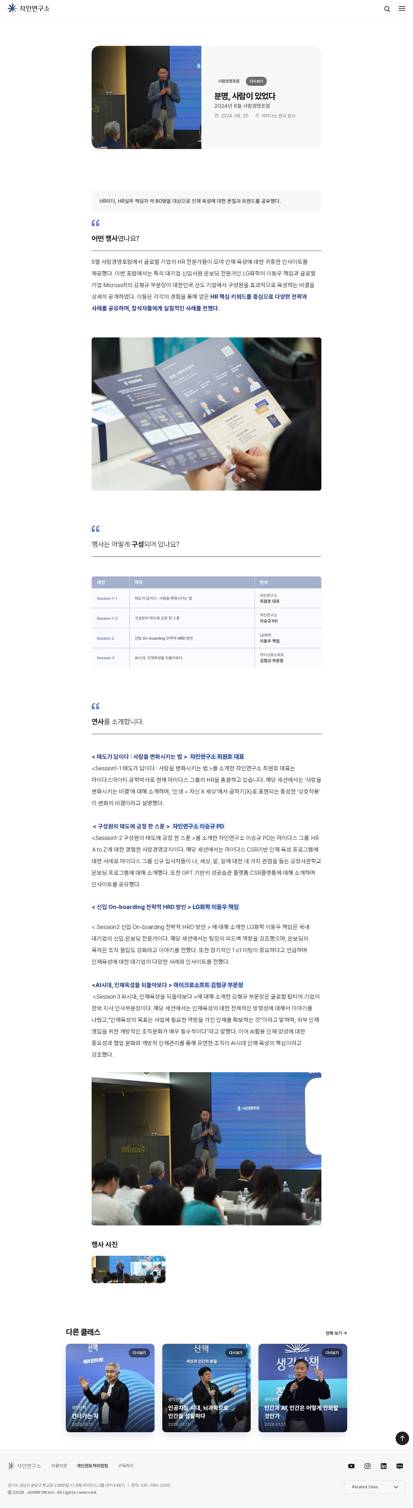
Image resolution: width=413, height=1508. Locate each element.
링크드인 (383, 1466)
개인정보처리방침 (92, 1465)
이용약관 (59, 1465)
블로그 (398, 1466)
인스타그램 (367, 1466)
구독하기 (126, 1465)
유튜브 (351, 1466)
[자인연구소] (29, 9)
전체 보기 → (336, 1333)
